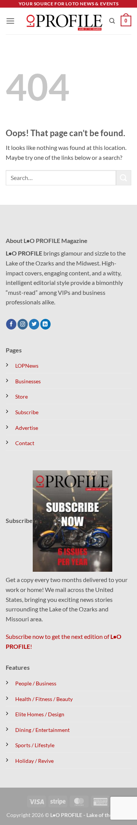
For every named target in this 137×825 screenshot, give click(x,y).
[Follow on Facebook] (11, 324)
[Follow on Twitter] (34, 324)
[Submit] (123, 177)
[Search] (112, 21)
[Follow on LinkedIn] (45, 324)
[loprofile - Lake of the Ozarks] (64, 21)
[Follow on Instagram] (23, 324)
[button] (10, 20)
